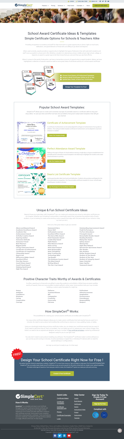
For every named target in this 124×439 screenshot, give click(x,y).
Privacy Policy (35, 426)
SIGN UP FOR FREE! (101, 5)
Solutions (60, 5)
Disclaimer (66, 426)
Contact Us (89, 426)
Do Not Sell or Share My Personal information (47, 428)
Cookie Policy (74, 426)
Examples (79, 5)
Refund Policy (45, 426)
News (88, 5)
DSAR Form (82, 426)
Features (44, 5)
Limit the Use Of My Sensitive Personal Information (75, 428)
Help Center (70, 5)
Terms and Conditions (56, 426)
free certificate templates (76, 330)
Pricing (53, 5)
